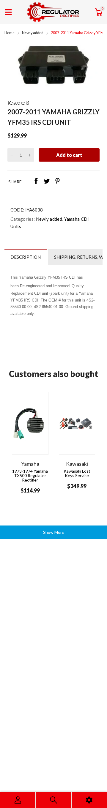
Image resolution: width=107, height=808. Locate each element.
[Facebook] (36, 181)
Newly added (48, 219)
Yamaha (30, 463)
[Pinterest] (57, 181)
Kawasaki (18, 103)
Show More (53, 532)
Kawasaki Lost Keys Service (77, 473)
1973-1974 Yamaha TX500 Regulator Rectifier (30, 475)
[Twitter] (47, 181)
